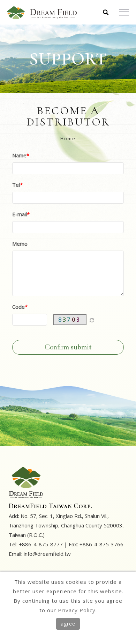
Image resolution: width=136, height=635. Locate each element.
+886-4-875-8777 (41, 544)
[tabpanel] (68, 59)
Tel (16, 184)
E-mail (19, 214)
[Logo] (42, 12)
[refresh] (91, 319)
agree (68, 623)
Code (18, 306)
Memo (20, 243)
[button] (105, 13)
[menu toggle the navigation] (124, 12)
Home (68, 138)
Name (19, 155)
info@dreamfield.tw (47, 553)
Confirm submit (68, 347)
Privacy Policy (77, 610)
